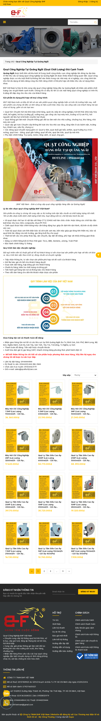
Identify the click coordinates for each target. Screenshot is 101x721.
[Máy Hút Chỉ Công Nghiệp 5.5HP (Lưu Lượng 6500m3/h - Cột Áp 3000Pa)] (50, 394)
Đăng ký (94, 1)
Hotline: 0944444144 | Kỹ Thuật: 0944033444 (27, 700)
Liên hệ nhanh (58, 628)
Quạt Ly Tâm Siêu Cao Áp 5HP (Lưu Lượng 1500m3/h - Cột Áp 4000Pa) (50, 551)
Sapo (71, 717)
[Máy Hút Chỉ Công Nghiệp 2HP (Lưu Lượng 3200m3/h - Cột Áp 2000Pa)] (17, 440)
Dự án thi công (59, 632)
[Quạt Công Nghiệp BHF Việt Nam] (19, 12)
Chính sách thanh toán (85, 624)
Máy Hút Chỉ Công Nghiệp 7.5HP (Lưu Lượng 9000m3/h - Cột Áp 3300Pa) (17, 411)
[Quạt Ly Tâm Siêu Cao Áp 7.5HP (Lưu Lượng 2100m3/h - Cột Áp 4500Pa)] (17, 533)
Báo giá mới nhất (59, 636)
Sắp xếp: (67, 375)
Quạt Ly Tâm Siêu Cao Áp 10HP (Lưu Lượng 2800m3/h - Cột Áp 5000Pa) (82, 504)
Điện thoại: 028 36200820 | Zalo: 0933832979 (28, 695)
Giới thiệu (56, 624)
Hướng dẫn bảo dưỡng (62, 651)
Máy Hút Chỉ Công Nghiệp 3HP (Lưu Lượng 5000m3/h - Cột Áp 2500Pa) (83, 411)
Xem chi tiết (18, 419)
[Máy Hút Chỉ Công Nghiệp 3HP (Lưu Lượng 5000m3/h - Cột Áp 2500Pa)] (83, 394)
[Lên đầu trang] (97, 503)
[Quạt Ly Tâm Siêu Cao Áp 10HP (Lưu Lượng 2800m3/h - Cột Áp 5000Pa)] (83, 487)
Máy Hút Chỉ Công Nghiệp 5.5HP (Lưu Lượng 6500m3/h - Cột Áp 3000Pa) (50, 411)
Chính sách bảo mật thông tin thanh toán (87, 648)
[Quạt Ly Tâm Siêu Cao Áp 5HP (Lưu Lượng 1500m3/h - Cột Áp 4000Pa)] (50, 533)
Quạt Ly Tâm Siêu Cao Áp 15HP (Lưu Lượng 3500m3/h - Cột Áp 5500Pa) (49, 504)
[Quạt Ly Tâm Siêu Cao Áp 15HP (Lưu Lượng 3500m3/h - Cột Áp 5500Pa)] (50, 487)
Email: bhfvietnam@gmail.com (20, 704)
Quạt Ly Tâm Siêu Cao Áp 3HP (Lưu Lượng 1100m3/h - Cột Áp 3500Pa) (83, 551)
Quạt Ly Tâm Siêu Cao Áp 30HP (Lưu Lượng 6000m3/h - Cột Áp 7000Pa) (49, 457)
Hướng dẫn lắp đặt (60, 643)
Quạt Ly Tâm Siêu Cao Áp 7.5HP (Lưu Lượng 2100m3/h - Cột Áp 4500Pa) (16, 551)
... (56, 571)
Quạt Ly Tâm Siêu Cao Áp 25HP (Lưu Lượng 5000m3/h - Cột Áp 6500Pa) (82, 457)
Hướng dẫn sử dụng (61, 647)
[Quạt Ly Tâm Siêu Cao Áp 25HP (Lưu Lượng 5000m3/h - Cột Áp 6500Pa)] (83, 440)
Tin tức (55, 620)
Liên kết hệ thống (60, 639)
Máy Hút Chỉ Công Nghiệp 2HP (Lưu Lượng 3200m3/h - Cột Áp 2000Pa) (17, 457)
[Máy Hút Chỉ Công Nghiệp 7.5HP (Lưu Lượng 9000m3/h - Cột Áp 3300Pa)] (17, 394)
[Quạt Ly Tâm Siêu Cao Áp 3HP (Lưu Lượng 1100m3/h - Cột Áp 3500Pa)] (83, 533)
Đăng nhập (83, 1)
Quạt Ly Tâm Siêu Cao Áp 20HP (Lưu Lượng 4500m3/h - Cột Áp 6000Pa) (16, 504)
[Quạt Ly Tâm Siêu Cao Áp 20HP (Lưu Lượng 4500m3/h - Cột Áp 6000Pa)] (17, 487)
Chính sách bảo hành (84, 620)
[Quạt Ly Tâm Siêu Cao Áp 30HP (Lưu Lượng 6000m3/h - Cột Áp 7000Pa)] (50, 440)
